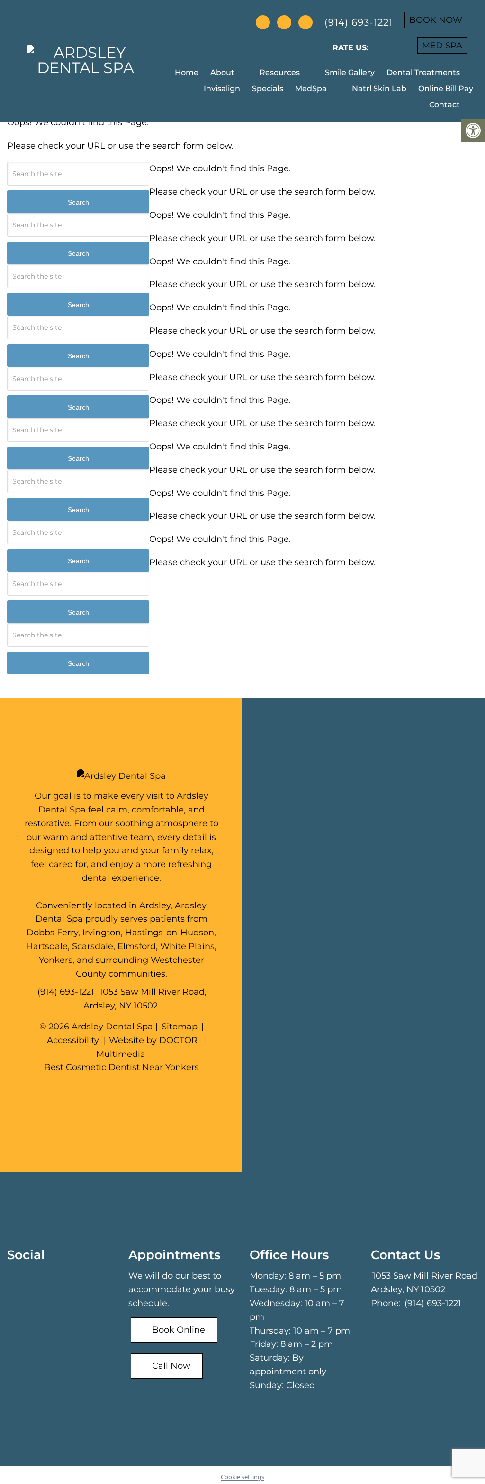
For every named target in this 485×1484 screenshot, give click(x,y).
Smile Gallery (350, 72)
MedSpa (311, 88)
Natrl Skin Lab (379, 88)
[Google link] (123, 1091)
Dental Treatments (423, 72)
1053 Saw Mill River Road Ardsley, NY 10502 (424, 1282)
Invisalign (222, 88)
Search (78, 202)
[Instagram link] (137, 1091)
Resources (280, 72)
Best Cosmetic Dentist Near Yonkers (121, 1067)
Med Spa (442, 45)
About (222, 72)
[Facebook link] (107, 1091)
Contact (444, 104)
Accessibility (73, 1040)
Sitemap (180, 1026)
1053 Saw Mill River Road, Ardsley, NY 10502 (145, 999)
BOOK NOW (435, 20)
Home (186, 72)
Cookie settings (242, 1477)
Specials (267, 88)
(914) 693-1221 (358, 22)
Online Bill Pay (445, 88)
